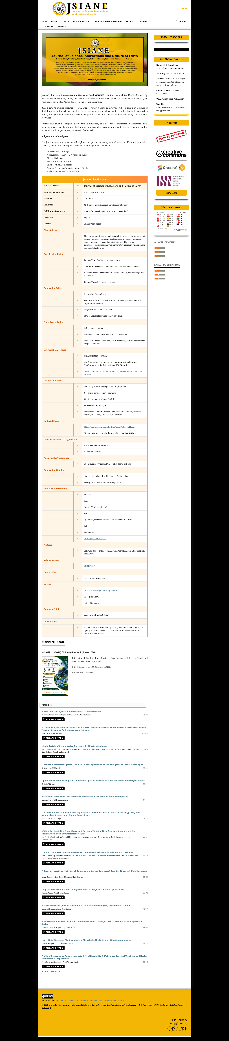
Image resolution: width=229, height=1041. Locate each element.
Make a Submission (171, 49)
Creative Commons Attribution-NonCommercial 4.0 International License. (91, 1000)
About (54, 21)
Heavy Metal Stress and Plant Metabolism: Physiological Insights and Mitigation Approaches (86, 940)
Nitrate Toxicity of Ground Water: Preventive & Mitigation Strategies (74, 746)
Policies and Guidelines (76, 21)
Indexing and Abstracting (108, 21)
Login (184, 8)
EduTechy (46, 1007)
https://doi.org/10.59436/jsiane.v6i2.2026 (94, 667)
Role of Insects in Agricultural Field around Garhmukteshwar (71, 711)
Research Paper (54, 719)
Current (143, 21)
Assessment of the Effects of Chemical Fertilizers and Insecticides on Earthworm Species (85, 796)
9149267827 (89, 566)
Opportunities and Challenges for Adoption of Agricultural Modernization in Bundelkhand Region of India (93, 780)
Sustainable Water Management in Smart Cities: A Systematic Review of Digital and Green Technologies (92, 765)
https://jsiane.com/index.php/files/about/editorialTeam (109, 427)
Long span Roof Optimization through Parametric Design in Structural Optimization (83, 889)
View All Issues (49, 971)
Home (44, 21)
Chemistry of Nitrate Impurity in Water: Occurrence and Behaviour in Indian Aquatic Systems (87, 852)
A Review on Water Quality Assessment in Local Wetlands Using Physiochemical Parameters (86, 905)
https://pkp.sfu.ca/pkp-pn (95, 538)
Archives (48, 26)
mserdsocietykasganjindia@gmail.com (101, 590)
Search (181, 21)
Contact (61, 26)
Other (129, 21)
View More (171, 192)
